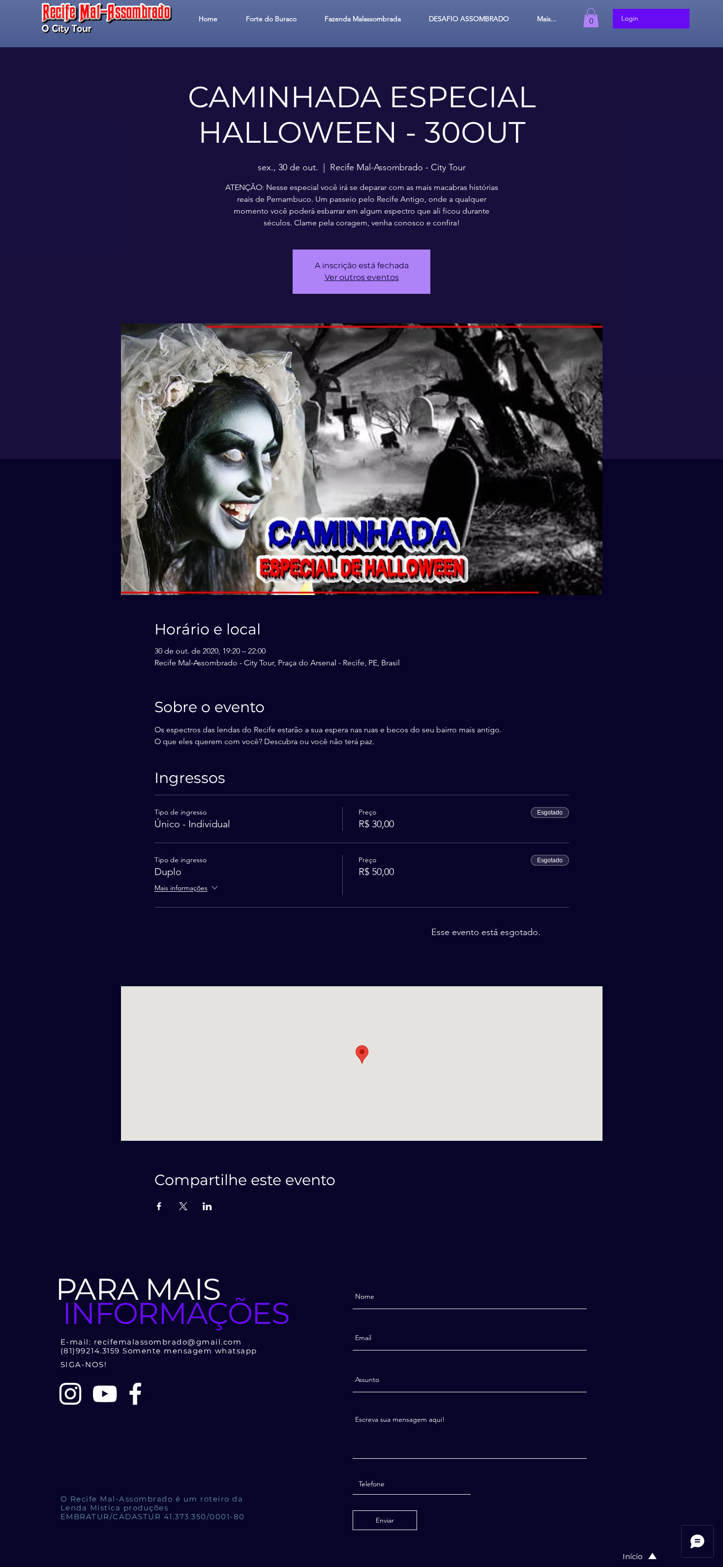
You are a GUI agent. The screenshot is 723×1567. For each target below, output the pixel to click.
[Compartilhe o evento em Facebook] (159, 1206)
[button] (591, 17)
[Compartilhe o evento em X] (183, 1206)
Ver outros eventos (362, 277)
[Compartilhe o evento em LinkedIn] (207, 1206)
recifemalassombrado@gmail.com (168, 1342)
